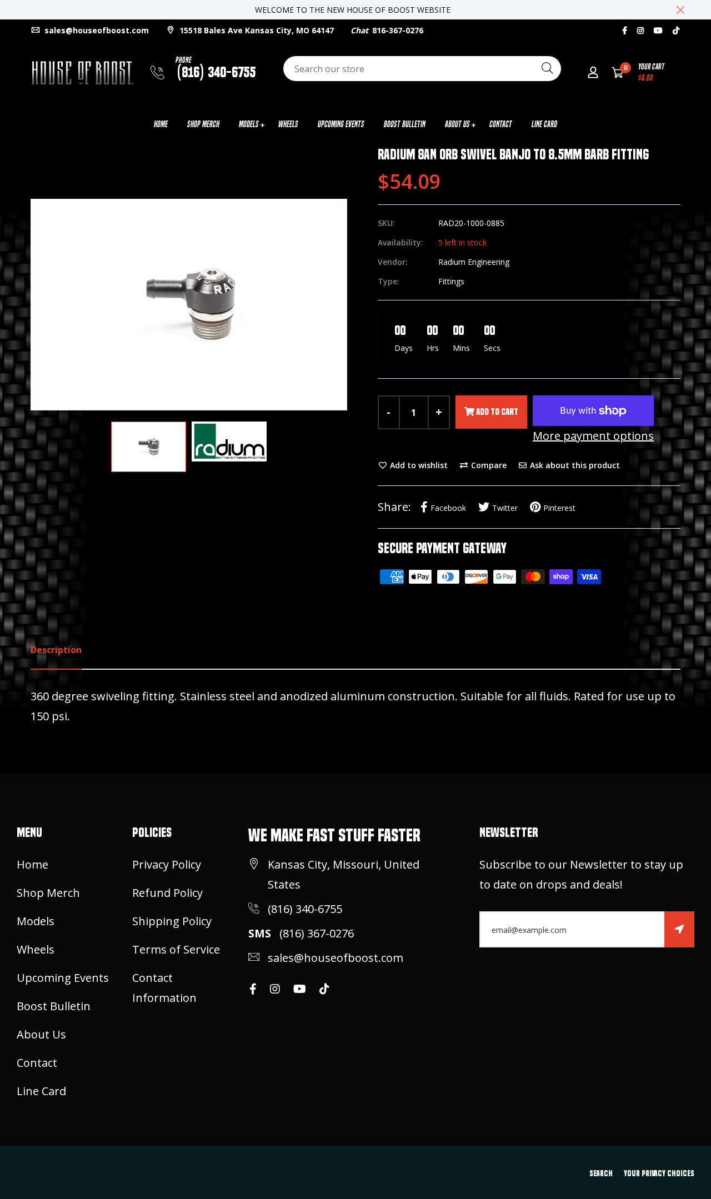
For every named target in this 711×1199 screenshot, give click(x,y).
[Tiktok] (676, 30)
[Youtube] (658, 30)
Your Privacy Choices (659, 1173)
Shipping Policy (172, 921)
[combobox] (422, 68)
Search (601, 1173)
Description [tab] (56, 650)
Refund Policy (167, 892)
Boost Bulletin (404, 124)
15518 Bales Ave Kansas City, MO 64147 (255, 30)
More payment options (593, 435)
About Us (457, 124)
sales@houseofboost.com (95, 30)
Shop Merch (203, 124)
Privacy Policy (166, 864)
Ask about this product (574, 465)
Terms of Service (176, 949)
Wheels (288, 124)
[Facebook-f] (624, 30)
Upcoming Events (341, 124)
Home (161, 124)
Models (249, 124)
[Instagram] (640, 30)
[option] (189, 304)
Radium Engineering (473, 262)
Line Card (544, 124)
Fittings (451, 281)
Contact (500, 124)
